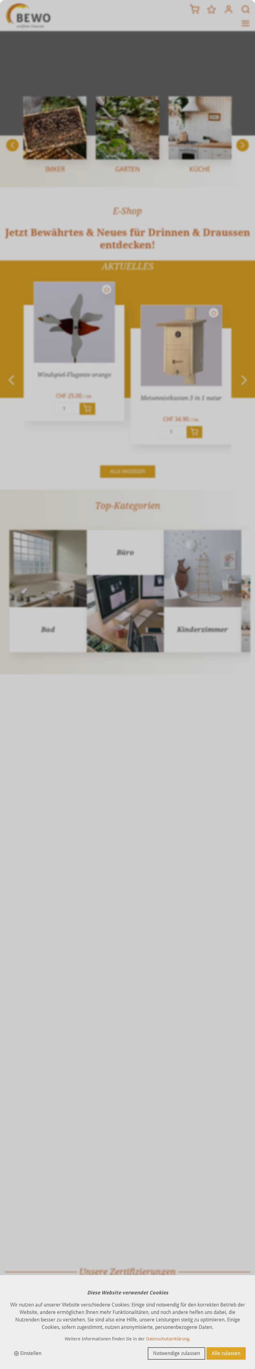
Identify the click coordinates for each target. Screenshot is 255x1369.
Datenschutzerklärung (167, 1338)
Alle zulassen (226, 1353)
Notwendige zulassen (176, 1353)
